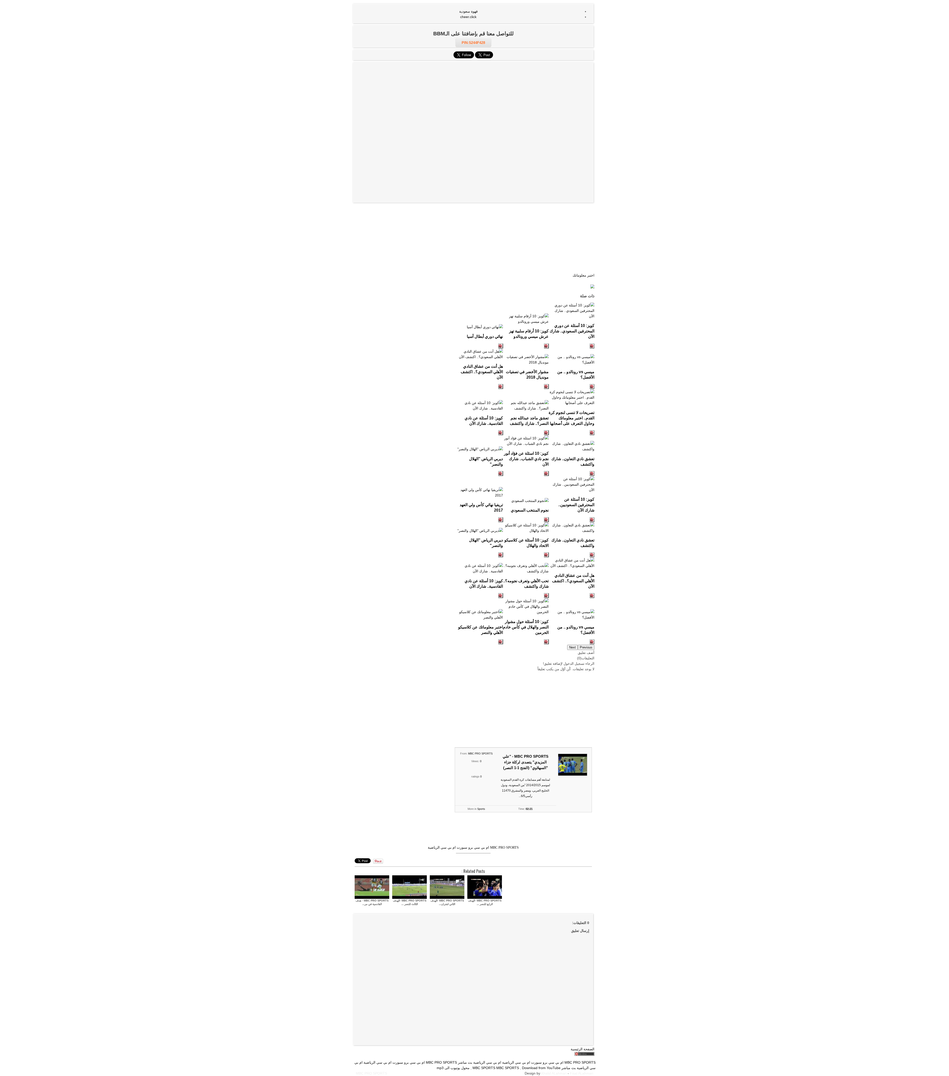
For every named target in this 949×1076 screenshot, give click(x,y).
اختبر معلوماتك (583, 275)
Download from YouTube (541, 1068)
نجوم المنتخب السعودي (530, 510)
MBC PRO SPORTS (480, 753)
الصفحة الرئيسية (582, 1049)
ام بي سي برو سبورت (473, 847)
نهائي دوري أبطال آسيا (485, 336)
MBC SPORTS (484, 1068)
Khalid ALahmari (554, 1073)
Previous (586, 647)
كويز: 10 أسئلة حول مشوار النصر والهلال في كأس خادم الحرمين (526, 627)
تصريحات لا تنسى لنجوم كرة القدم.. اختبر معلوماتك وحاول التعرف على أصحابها (571, 418)
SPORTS (512, 1068)
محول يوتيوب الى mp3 (453, 1068)
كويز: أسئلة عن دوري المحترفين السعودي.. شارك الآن (572, 331)
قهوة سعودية (468, 11)
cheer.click (468, 17)
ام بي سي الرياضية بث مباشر (479, 1062)
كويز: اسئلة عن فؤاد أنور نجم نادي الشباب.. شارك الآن (526, 458)
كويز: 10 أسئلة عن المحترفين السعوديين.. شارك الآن (576, 504)
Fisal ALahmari (581, 1073)
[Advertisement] (473, 98)
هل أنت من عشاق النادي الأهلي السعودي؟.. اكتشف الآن (482, 371)
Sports (481, 808)
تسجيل (579, 664)
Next (572, 647)
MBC (500, 1068)
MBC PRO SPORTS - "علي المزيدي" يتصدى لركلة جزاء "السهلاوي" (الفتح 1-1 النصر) (525, 762)
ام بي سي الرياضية (442, 847)
